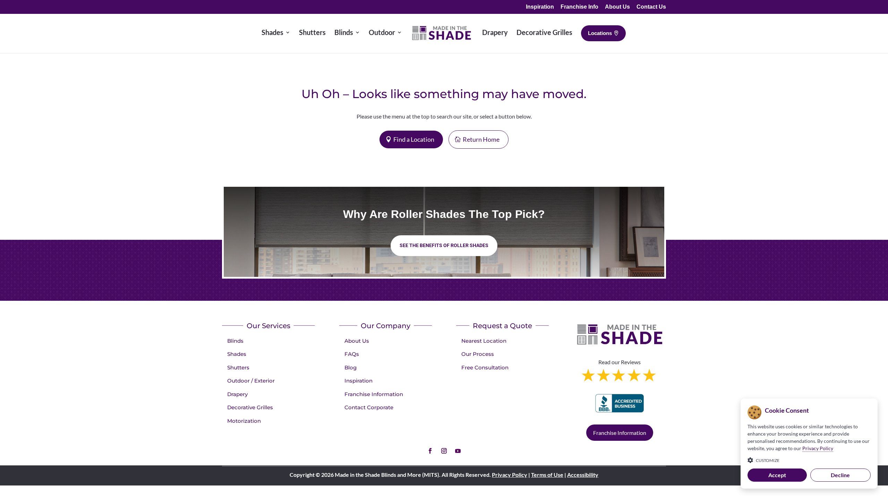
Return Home (481, 139)
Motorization (244, 421)
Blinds (235, 341)
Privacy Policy (509, 474)
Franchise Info (579, 7)
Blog (350, 367)
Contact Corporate (368, 407)
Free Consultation (485, 367)
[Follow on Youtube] (457, 450)
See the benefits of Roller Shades (444, 245)
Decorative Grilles (250, 407)
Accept (777, 475)
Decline (840, 475)
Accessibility (582, 474)
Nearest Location (483, 341)
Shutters (238, 367)
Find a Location (413, 139)
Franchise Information (373, 394)
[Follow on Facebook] (430, 450)
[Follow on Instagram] (444, 450)
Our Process (477, 354)
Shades (236, 354)
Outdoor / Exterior (251, 380)
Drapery (237, 394)
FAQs (351, 354)
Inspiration (540, 7)
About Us (617, 7)
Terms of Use (547, 474)
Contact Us (651, 7)
